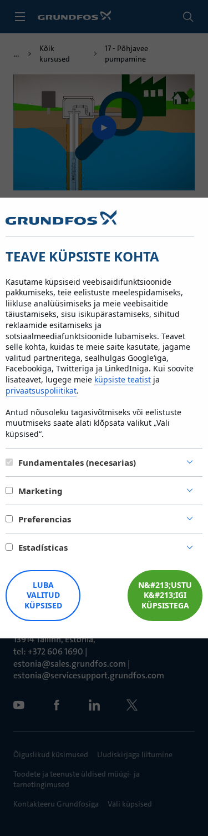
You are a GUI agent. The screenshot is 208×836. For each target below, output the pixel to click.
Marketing (40, 490)
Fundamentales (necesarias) (77, 462)
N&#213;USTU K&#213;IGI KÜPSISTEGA (165, 595)
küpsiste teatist (122, 379)
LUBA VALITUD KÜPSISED (43, 595)
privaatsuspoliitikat (41, 390)
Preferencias (44, 519)
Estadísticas (43, 547)
